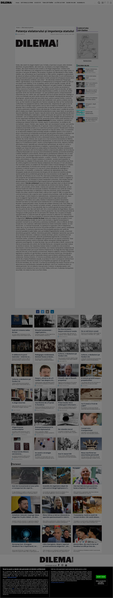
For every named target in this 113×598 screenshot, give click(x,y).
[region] (56, 582)
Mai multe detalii (12, 577)
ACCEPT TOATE (101, 577)
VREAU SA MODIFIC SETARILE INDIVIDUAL (101, 582)
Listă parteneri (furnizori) (57, 582)
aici (13, 588)
